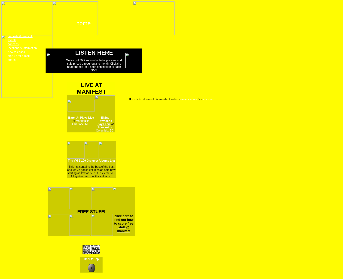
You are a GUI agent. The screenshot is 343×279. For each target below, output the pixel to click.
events (12, 40)
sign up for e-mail (19, 55)
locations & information (22, 48)
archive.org (208, 99)
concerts (13, 44)
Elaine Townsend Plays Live (104, 121)
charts (12, 59)
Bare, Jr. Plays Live (81, 117)
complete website (188, 99)
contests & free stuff (20, 36)
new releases (16, 52)
